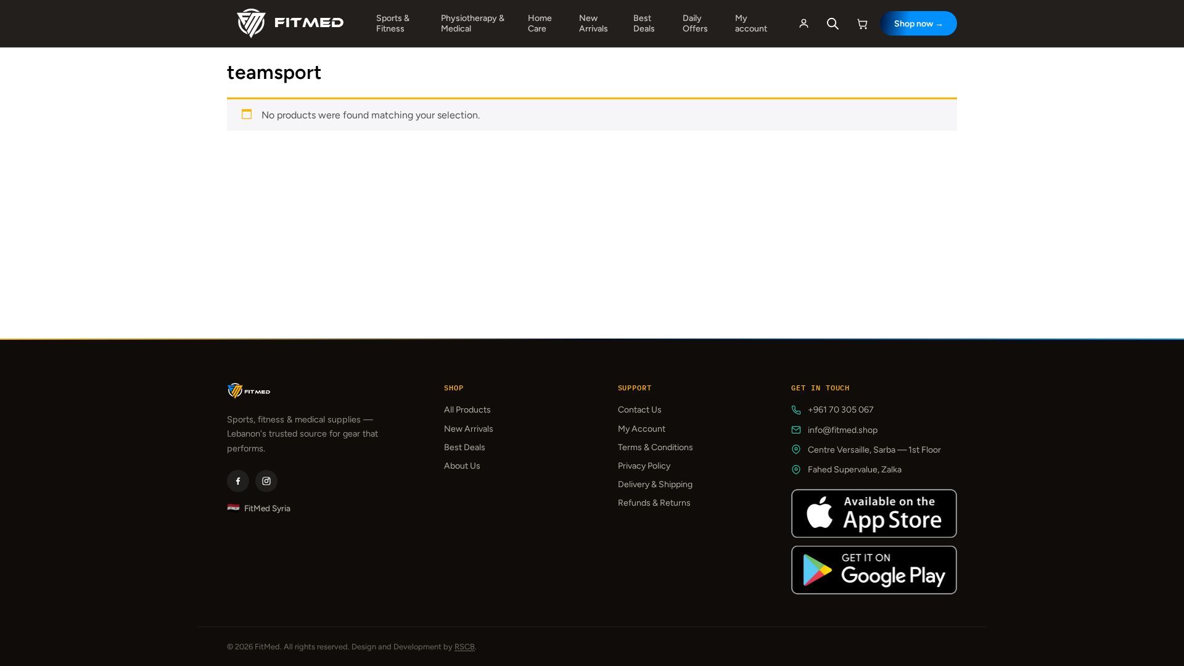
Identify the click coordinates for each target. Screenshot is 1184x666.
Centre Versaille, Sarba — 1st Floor (874, 450)
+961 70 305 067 (841, 410)
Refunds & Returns (654, 503)
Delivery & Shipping (655, 484)
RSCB (464, 646)
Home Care (540, 23)
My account (751, 23)
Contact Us (640, 410)
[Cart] (862, 23)
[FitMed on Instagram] (266, 481)
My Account (641, 429)
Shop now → (919, 23)
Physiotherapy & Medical (472, 23)
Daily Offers (695, 23)
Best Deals (644, 23)
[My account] (803, 23)
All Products (467, 410)
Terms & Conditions (655, 447)
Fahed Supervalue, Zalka (855, 469)
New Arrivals (593, 23)
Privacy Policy (644, 466)
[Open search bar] (833, 24)
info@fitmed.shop (843, 430)
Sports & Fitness (392, 23)
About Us (462, 466)
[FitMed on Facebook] (238, 481)
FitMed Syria (258, 508)
